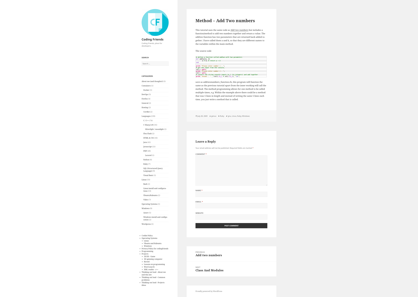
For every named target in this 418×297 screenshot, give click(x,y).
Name (199, 190)
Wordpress (146, 224)
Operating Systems (149, 204)
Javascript (147, 146)
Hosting (145, 107)
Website (199, 213)
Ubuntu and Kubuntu (152, 243)
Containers (146, 85)
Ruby (145, 164)
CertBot (146, 112)
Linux (144, 179)
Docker (146, 90)
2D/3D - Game (149, 256)
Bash (145, 184)
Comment (201, 154)
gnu (229, 116)
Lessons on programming (154, 264)
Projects (145, 254)
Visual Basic (148, 175)
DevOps (145, 94)
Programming (147, 251)
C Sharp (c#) (148, 125)
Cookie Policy (147, 235)
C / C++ (146, 120)
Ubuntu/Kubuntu (150, 195)
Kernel (147, 261)
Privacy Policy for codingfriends (155, 248)
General (145, 103)
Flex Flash (147, 133)
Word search (149, 267)
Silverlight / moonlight (154, 129)
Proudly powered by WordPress (209, 291)
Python (146, 159)
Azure (145, 213)
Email (199, 202)
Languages (146, 116)
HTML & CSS (148, 138)
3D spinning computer (153, 259)
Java (145, 142)
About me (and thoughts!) (152, 81)
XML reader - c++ (151, 269)
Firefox (145, 99)
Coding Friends (152, 39)
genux (213, 116)
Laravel (148, 155)
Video (145, 199)
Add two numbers (239, 30)
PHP (145, 151)
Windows (145, 208)
